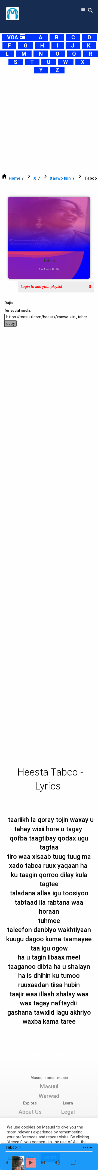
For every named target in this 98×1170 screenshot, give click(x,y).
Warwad (49, 1096)
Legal (68, 1112)
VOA (16, 37)
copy (10, 323)
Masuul (49, 1086)
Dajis (8, 303)
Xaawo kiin (60, 178)
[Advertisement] (49, 123)
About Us (30, 1112)
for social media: (17, 311)
